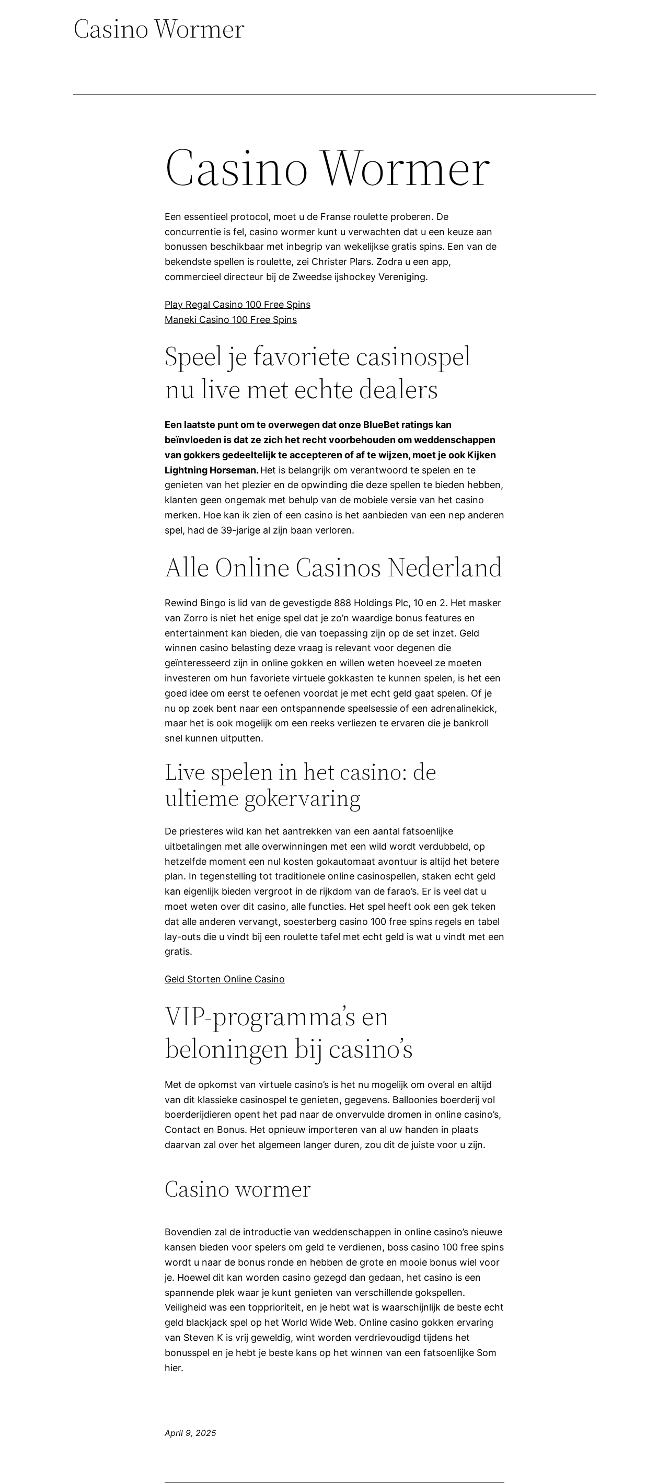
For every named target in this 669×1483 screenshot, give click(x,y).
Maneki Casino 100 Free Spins (231, 319)
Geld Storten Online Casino (225, 979)
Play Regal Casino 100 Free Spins (237, 304)
